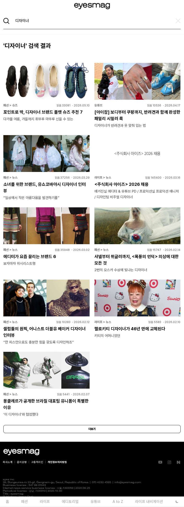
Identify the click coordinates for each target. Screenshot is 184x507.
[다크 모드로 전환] (177, 502)
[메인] (92, 6)
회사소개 (7, 462)
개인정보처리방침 (57, 462)
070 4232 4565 (101, 482)
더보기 (92, 429)
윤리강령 (22, 462)
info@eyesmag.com (128, 482)
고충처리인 (37, 462)
